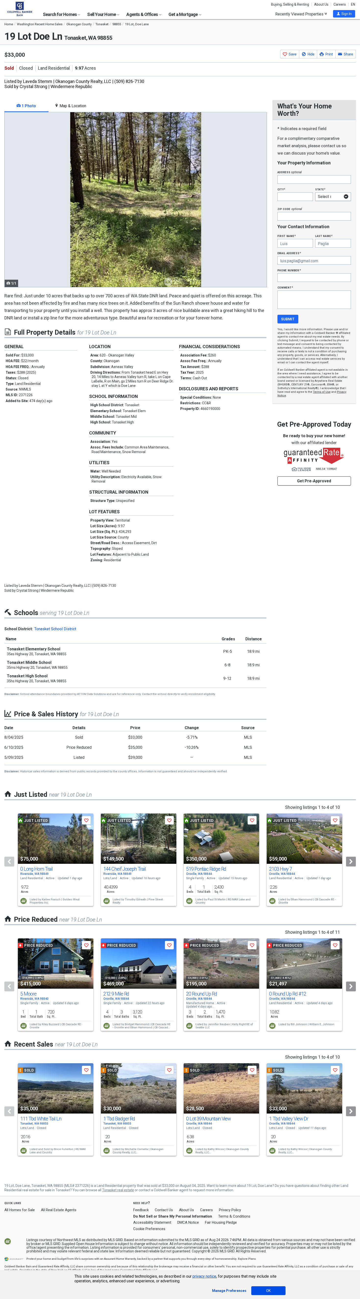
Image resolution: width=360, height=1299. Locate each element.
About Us (321, 4)
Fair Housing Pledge (221, 1222)
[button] (344, 13)
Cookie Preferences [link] (149, 1229)
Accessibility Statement (152, 1222)
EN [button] (353, 4)
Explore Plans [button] (247, 1258)
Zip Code (289, 209)
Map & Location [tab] (72, 106)
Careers (340, 4)
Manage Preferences (229, 1290)
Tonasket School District (55, 629)
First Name (286, 236)
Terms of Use (322, 392)
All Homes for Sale (19, 1210)
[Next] (351, 861)
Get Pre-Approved (314, 481)
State (320, 189)
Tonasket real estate (118, 1190)
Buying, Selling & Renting (290, 4)
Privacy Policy (230, 1210)
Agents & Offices (142, 14)
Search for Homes (60, 14)
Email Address (289, 253)
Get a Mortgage (183, 14)
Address (289, 172)
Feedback (141, 1210)
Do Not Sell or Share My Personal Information (172, 1216)
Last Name (324, 236)
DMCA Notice (188, 1222)
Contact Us (164, 1210)
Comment (285, 287)
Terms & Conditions (234, 1216)
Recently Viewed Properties (299, 14)
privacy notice (204, 1276)
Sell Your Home (102, 14)
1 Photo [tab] (28, 106)
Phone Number (289, 270)
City (281, 189)
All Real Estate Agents (58, 1210)
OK (268, 1291)
